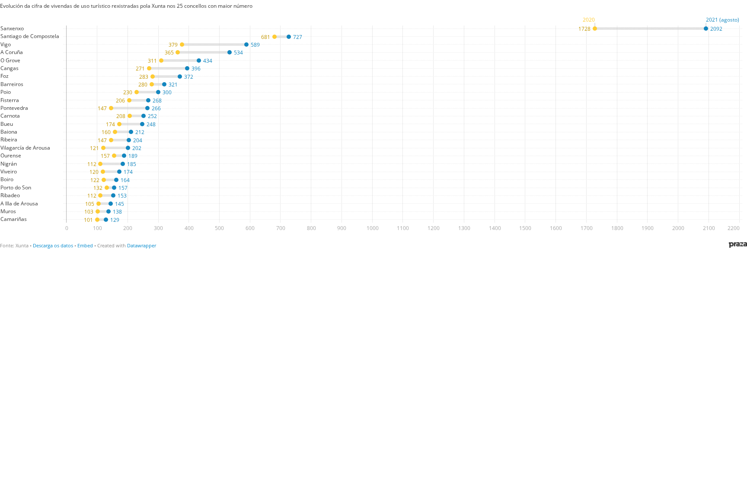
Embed (85, 245)
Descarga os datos (53, 245)
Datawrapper (141, 245)
